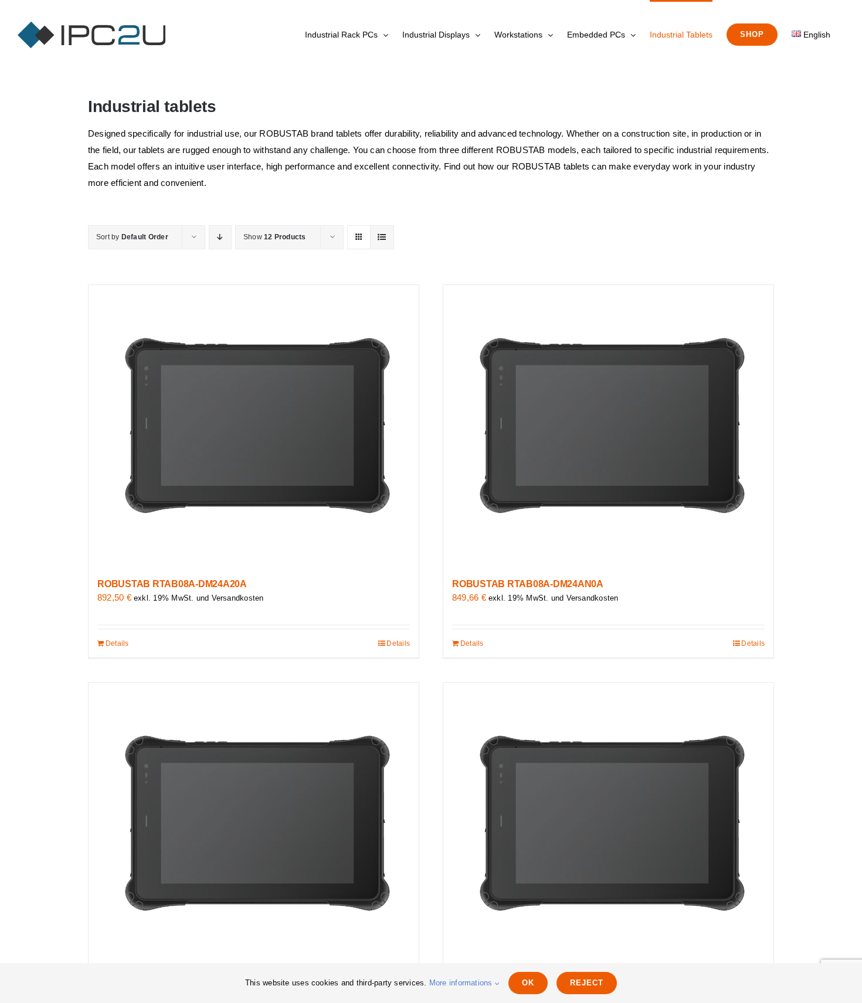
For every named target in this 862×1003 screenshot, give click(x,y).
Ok (528, 982)
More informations (462, 982)
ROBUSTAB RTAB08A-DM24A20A (172, 584)
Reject (586, 982)
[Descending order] (220, 237)
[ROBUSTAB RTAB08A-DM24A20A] (254, 426)
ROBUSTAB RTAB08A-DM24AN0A (527, 584)
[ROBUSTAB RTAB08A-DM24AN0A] (608, 426)
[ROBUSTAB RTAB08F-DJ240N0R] (608, 823)
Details (117, 643)
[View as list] (382, 237)
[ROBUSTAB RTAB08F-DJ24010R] (254, 823)
